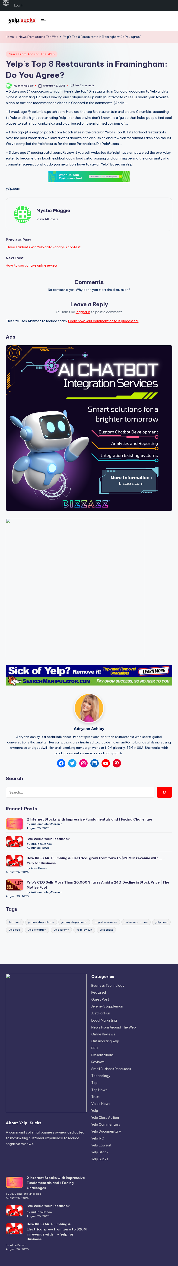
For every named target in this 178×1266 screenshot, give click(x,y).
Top (94, 1083)
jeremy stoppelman (41, 922)
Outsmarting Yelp (105, 1041)
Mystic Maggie (53, 210)
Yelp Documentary (106, 1131)
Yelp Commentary (105, 1124)
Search (14, 778)
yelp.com (13, 188)
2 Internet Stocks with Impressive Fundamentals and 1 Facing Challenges (90, 819)
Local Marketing (104, 1020)
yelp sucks (106, 929)
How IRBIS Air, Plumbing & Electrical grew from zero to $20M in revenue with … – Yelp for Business (96, 860)
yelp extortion (37, 929)
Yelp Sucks (99, 1159)
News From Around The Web (31, 54)
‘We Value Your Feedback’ (49, 839)
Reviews (98, 1062)
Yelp (94, 1111)
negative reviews (106, 922)
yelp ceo (14, 929)
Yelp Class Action (105, 1118)
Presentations (102, 1055)
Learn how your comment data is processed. (103, 321)
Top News (99, 1090)
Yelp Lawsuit (101, 1145)
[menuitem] (6, 5)
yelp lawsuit (84, 929)
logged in (83, 312)
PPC (94, 1048)
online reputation (136, 922)
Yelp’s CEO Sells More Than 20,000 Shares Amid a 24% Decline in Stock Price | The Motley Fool (98, 885)
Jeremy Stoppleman (107, 1006)
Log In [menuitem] (18, 5)
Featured (98, 992)
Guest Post (100, 999)
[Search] (164, 792)
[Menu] (43, 20)
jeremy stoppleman (74, 922)
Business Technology (107, 985)
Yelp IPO (97, 1138)
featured (15, 922)
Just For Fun (100, 1013)
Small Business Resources (111, 1069)
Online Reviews (103, 1034)
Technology (100, 1076)
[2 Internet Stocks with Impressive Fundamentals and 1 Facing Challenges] (14, 824)
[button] (47, 219)
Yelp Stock (99, 1152)
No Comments (85, 85)
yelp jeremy (61, 929)
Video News (100, 1104)
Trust (95, 1097)
